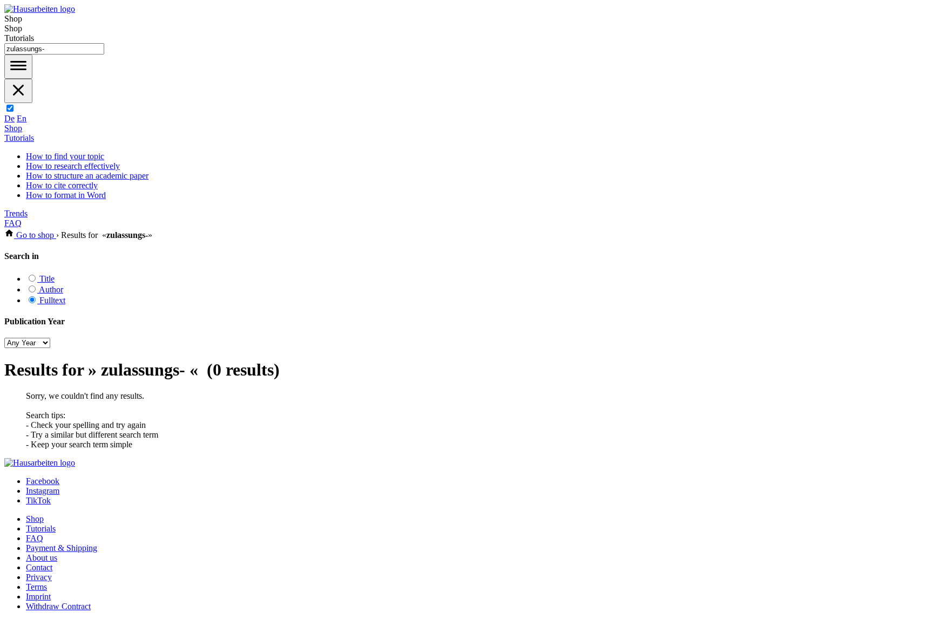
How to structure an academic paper (87, 175)
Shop (13, 128)
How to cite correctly (62, 185)
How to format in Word (66, 195)
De (9, 118)
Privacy (39, 577)
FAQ (13, 223)
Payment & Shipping (61, 548)
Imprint (38, 596)
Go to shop (35, 235)
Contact (39, 567)
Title (46, 278)
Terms (36, 586)
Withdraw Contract (58, 606)
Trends (16, 213)
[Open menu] (18, 66)
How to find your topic (65, 156)
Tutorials (19, 137)
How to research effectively (73, 166)
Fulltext (51, 300)
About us (41, 557)
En (21, 118)
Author (50, 289)
